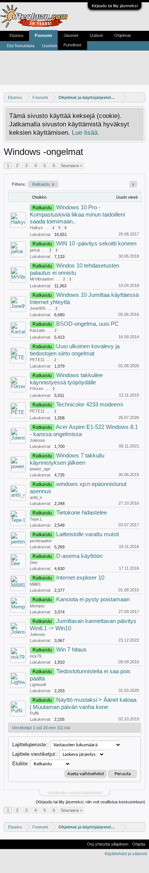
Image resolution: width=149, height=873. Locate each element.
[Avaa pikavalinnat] (140, 97)
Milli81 (35, 584)
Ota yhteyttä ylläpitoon (107, 844)
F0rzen (36, 388)
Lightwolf (38, 684)
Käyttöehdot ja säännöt (126, 853)
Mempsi (37, 606)
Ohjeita (138, 844)
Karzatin (37, 330)
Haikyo (36, 227)
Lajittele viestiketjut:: (35, 754)
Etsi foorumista (20, 45)
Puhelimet (72, 45)
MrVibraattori (41, 279)
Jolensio (37, 440)
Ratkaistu (43, 184)
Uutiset (96, 35)
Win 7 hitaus (71, 650)
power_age (40, 469)
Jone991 (38, 308)
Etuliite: (20, 763)
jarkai (35, 250)
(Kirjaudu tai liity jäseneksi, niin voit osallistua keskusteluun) (90, 802)
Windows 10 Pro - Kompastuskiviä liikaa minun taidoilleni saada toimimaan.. (77, 214)
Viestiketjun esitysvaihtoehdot (74, 792)
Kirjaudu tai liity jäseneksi (115, 5)
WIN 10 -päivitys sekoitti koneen (96, 244)
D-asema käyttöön (79, 556)
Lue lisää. (85, 132)
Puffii (34, 713)
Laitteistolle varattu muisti (87, 534)
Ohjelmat (122, 35)
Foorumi (43, 35)
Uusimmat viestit (57, 45)
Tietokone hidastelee (81, 513)
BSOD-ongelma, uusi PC (87, 324)
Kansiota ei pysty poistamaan (93, 599)
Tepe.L (36, 519)
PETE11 (37, 359)
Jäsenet (70, 35)
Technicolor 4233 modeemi (89, 404)
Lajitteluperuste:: (30, 744)
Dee (33, 562)
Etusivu (16, 35)
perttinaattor (41, 540)
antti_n (36, 497)
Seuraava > (71, 165)
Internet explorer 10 (80, 578)
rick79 (35, 656)
